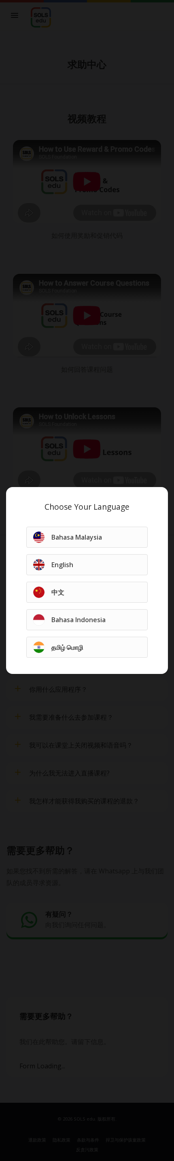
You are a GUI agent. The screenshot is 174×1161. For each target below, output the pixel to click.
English (62, 564)
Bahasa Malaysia (76, 537)
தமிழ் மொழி (67, 647)
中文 (57, 592)
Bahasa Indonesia (78, 619)
